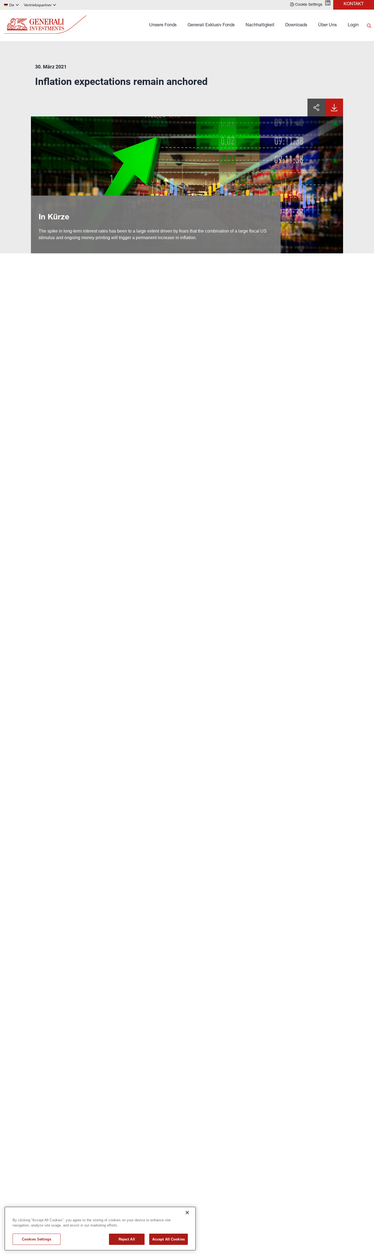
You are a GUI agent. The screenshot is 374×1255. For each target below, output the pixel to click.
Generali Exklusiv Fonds (211, 25)
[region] (100, 1229)
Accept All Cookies (168, 1239)
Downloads (296, 25)
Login (353, 25)
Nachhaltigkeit (260, 25)
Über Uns (327, 25)
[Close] (187, 1213)
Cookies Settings (36, 1239)
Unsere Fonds (163, 25)
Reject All (127, 1239)
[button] (306, 5)
